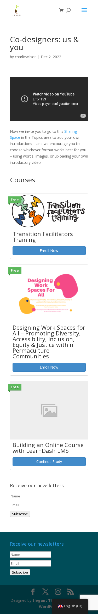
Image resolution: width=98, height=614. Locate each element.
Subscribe (20, 513)
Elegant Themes (48, 600)
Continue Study (49, 461)
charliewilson (26, 56)
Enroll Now (49, 250)
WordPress (49, 606)
